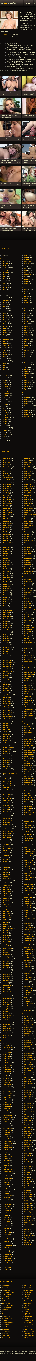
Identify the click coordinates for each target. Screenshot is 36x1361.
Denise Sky (29, 523)
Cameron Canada (9, 1047)
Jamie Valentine (30, 838)
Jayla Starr (28, 875)
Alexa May (7, 536)
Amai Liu (6, 621)
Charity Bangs (8, 1145)
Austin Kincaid (8, 837)
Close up (7, 402)
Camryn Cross (8, 1054)
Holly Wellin (29, 774)
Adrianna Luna (8, 484)
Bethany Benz (8, 900)
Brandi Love (8, 950)
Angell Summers (9, 716)
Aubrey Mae (7, 822)
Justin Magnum (29, 1008)
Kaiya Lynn (28, 1027)
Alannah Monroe (8, 512)
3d (5, 255)
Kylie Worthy (29, 1240)
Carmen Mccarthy (9, 1095)
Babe (7, 295)
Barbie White (7, 883)
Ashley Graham (8, 798)
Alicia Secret (7, 580)
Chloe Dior (7, 1180)
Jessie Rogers (30, 949)
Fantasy (28, 315)
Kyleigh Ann (29, 1233)
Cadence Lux (8, 1043)
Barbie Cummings (9, 880)
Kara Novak (29, 1031)
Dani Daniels (29, 480)
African (7, 265)
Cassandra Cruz (9, 1117)
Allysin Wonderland (9, 610)
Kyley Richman (29, 1235)
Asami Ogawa (8, 781)
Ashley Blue (7, 787)
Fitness (28, 337)
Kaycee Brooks (30, 1099)
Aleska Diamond (9, 523)
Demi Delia (28, 521)
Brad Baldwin (7, 941)
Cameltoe (7, 376)
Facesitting (29, 309)
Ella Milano (28, 588)
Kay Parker (28, 1096)
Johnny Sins (29, 979)
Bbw (6, 306)
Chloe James (8, 1184)
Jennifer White (30, 908)
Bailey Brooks (8, 870)
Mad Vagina (5, 1333)
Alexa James (8, 534)
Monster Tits (19, 64)
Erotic (28, 294)
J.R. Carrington (29, 821)
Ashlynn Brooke (8, 813)
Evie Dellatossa (30, 642)
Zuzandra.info (6, 1314)
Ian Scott (28, 791)
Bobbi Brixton (7, 937)
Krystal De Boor (30, 1220)
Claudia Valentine (9, 1245)
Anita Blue (7, 727)
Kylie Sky (28, 1238)
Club (6, 406)
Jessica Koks (29, 938)
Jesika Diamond (29, 919)
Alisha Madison (8, 584)
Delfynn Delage (29, 516)
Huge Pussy (30, 68)
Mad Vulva (27, 1294)
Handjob (29, 397)
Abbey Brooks (8, 462)
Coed (6, 410)
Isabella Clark (29, 797)
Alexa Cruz (7, 532)
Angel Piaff (7, 686)
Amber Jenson (8, 632)
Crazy (6, 425)
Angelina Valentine (9, 712)
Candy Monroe (8, 1065)
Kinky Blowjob (11, 49)
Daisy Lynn (28, 462)
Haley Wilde (29, 728)
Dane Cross (29, 477)
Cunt (6, 436)
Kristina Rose (29, 1209)
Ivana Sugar (29, 810)
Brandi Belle (7, 946)
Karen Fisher (29, 1036)
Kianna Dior (29, 1159)
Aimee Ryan (7, 501)
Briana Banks (8, 970)
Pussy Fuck (31, 52)
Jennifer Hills (29, 906)
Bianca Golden (8, 913)
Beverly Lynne (8, 909)
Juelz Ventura (29, 995)
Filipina (28, 326)
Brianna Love (8, 980)
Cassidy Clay (8, 1121)
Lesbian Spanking (29, 54)
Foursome (29, 350)
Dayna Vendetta (30, 508)
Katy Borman (29, 1092)
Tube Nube (5, 1309)
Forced (28, 348)
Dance (28, 257)
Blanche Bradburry (10, 928)
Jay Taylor (28, 866)
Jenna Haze (29, 892)
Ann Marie (7, 740)
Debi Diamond (29, 512)
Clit (5, 399)
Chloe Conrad (8, 1176)
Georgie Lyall (29, 678)
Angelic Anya (8, 697)
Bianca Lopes (7, 915)
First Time (29, 330)
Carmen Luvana (8, 1093)
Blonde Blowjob (24, 47)
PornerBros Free (28, 1301)
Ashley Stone (8, 805)
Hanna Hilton (29, 732)
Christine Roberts (9, 1204)
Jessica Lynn (29, 940)
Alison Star (7, 588)
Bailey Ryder (7, 876)
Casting (7, 382)
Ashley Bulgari (8, 792)
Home (28, 3)
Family (28, 313)
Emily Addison (30, 597)
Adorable (7, 263)
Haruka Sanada (30, 739)
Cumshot (8, 434)
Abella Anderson (8, 467)
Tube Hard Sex (28, 1305)
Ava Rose (7, 857)
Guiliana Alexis (29, 715)
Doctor (28, 272)
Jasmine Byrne (30, 858)
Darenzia (27, 497)
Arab (6, 281)
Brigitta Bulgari (8, 987)
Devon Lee (29, 534)
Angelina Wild (8, 714)
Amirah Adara (8, 647)
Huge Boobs (10, 44)
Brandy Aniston (9, 952)
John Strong (29, 973)
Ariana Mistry (7, 762)
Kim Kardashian (30, 1179)
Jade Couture (29, 827)
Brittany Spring (8, 1013)
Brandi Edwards (8, 948)
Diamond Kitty (30, 545)
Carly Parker (7, 1082)
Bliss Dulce (7, 930)
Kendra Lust (29, 1142)
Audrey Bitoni (8, 824)
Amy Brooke (8, 649)
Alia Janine (7, 566)
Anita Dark (7, 732)
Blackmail (7, 337)
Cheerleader (8, 393)
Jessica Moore (29, 942)
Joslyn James (30, 990)
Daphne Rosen (29, 495)
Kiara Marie (28, 1162)
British (7, 358)
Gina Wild (28, 698)
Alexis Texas (8, 564)
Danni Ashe (28, 490)
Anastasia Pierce (9, 664)
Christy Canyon (8, 1206)
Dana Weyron (29, 475)
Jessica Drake (29, 934)
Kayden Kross (30, 1101)
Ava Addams (8, 844)
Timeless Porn (6, 1316)
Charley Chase (8, 1152)
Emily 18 (27, 594)
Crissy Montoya (8, 1263)
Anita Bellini (7, 723)
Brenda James (8, 965)
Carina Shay (7, 1074)
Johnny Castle (30, 975)
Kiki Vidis (27, 1175)
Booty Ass (30, 45)
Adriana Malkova (8, 480)
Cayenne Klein (8, 1134)
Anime (6, 276)
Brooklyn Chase (9, 1028)
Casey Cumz (8, 1110)
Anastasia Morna (9, 662)
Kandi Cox (28, 1029)
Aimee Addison (8, 499)
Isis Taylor (28, 804)
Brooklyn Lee (8, 1030)
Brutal (6, 363)
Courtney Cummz (9, 1256)
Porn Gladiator (6, 1331)
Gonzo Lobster (6, 1320)
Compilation (8, 417)
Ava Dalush (7, 850)
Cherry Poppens (9, 1169)
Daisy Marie (29, 464)
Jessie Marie (29, 947)
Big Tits (7, 326)
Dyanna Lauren (30, 571)
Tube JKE (5, 1288)
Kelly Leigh (28, 1127)
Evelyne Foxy (29, 640)
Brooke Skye (8, 1026)
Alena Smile (7, 521)
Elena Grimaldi (29, 579)
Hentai (28, 401)
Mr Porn (4, 1301)
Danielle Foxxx (29, 486)
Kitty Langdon (29, 1194)
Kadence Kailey (29, 1020)
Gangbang (29, 365)
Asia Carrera (7, 818)
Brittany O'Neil (8, 1011)
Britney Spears (8, 1000)
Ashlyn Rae (7, 811)
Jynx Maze (29, 1010)
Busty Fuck (22, 52)
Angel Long (7, 684)
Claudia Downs (8, 1239)
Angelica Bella (8, 701)
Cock (7, 408)
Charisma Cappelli (9, 1143)
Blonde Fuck (10, 51)
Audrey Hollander (9, 827)
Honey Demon (29, 778)
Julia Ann (28, 997)
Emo (27, 291)
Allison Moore (8, 599)
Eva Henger (28, 631)
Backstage (7, 300)
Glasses (28, 378)
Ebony (28, 289)
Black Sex (9, 68)
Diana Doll (28, 547)
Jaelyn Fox (28, 832)
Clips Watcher (6, 1325)
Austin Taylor (8, 842)
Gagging (28, 362)
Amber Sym (7, 638)
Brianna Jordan (8, 978)
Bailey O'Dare (7, 874)
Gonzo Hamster (6, 1307)
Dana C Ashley (29, 467)
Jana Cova (28, 840)
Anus (6, 278)
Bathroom (7, 304)
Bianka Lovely (7, 917)
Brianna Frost (8, 976)
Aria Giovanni (8, 760)
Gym (27, 389)
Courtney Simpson (9, 1258)
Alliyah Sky (7, 603)
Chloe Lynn (7, 1187)
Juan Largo (28, 992)
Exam (27, 298)
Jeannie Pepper (30, 884)
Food (27, 343)
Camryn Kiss (7, 1056)
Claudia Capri (7, 1236)
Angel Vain (7, 692)
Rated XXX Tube (28, 1329)
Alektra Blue (8, 516)
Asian (7, 283)
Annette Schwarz (9, 751)
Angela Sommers (9, 695)
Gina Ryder (28, 696)
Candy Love (7, 1060)
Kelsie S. (27, 1138)
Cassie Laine (8, 1124)
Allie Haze (7, 590)
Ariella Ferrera (8, 769)
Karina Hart (28, 1042)
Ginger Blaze (29, 700)
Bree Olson (7, 963)
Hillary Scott (29, 763)
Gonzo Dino (5, 1329)
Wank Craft (5, 1335)
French (28, 352)
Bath (6, 302)
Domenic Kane (29, 556)
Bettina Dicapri (8, 902)
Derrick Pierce (30, 525)
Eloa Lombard (29, 592)
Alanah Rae (7, 510)
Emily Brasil (28, 599)
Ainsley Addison (8, 503)
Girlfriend (29, 373)
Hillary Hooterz (29, 761)
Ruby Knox (15, 70)
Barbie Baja (7, 878)
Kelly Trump (29, 1133)
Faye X (27, 653)
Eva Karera (29, 633)
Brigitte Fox (7, 989)
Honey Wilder (29, 780)
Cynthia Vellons (8, 1267)
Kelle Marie (28, 1120)
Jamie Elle (28, 836)
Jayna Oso (29, 879)
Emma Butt (28, 603)
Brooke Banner (8, 1022)
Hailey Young (29, 724)
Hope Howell (29, 785)
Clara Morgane (8, 1232)
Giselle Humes (29, 704)
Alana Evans (7, 508)
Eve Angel (28, 636)
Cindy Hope (7, 1219)
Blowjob (7, 343)
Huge (28, 412)
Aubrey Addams (8, 820)
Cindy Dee (6, 1215)
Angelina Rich (7, 710)
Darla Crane (29, 501)
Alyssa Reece (8, 619)
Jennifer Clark (29, 901)
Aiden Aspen (7, 495)
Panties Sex (29, 61)
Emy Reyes (29, 612)
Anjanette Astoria (9, 738)
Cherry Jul (7, 1167)
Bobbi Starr (7, 939)
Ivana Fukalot (29, 808)
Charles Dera (8, 1150)
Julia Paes (28, 1001)
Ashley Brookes (8, 790)
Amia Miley (7, 643)
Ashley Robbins (8, 803)
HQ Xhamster (28, 1322)
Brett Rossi (7, 967)
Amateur (8, 268)
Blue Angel (7, 935)
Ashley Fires (8, 794)
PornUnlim (27, 1298)
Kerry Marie (28, 1153)
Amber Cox (7, 627)
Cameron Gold (8, 1052)
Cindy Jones (7, 1221)
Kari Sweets (28, 1040)
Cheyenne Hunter (9, 1171)
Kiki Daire (28, 1172)
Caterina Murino (8, 1130)
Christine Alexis (8, 1202)
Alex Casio (7, 527)
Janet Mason (29, 849)
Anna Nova (7, 745)
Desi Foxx (28, 527)
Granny (28, 384)
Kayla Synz (28, 1107)
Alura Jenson (8, 612)
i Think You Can (28, 1333)
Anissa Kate (8, 721)
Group (28, 386)
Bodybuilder (8, 345)
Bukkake (7, 365)
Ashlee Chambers (9, 785)
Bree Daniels (8, 961)
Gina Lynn (28, 694)
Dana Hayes (29, 473)
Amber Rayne (8, 636)
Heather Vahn (29, 752)
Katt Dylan (28, 1090)
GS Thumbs (27, 1309)
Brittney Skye (8, 1017)
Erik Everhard (29, 620)
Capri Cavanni (8, 1071)
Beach (7, 311)
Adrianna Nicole (9, 486)
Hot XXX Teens (28, 1312)
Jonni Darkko (29, 984)
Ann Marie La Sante (9, 742)
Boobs (7, 350)
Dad (27, 255)
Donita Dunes (29, 558)
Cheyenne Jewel (9, 1173)
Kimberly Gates (30, 1183)
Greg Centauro (29, 713)
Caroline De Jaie (9, 1100)
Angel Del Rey (8, 679)
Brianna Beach (8, 974)
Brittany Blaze (8, 1009)
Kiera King (28, 1168)
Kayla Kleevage (30, 1105)
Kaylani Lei (23, 70)
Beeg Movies (6, 1303)
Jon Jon (28, 982)
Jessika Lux (29, 955)
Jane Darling (29, 845)
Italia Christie (29, 806)
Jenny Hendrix (29, 910)
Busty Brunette (11, 59)
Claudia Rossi (8, 1243)
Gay (27, 367)
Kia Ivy (27, 1157)
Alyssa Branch (8, 616)
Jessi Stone (28, 925)
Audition (7, 287)
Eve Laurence (29, 638)
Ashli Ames (7, 809)
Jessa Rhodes (30, 921)
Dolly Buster (29, 553)
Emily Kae (28, 601)
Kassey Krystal (29, 1062)
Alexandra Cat (8, 543)
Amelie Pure (7, 640)
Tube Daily (27, 1296)
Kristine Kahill (29, 1214)
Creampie (8, 428)
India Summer (30, 795)
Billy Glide (7, 924)
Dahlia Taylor (29, 458)
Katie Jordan (29, 1075)
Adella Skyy (7, 473)
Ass (6, 285)
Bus (6, 367)
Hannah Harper (30, 735)
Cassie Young (8, 1126)
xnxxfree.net (27, 1303)
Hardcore (29, 399)
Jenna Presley (30, 897)
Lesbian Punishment (12, 57)
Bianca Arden (7, 911)
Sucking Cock (17, 54)
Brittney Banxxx (8, 1015)
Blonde (7, 341)
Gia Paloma (29, 683)
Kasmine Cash (29, 1059)
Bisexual (7, 330)
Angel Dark (7, 677)
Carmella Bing (8, 1087)
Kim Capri (28, 1177)
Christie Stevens (9, 1195)
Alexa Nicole (8, 538)
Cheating (7, 391)
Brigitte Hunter (8, 991)
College (7, 412)
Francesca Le (29, 657)
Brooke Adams (8, 1020)
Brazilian (7, 354)
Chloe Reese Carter (10, 1189)
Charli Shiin (7, 1154)
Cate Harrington (8, 1128)
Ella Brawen (28, 586)
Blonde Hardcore (20, 44)
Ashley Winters (8, 807)
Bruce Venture (8, 1033)
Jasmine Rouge (30, 860)
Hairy (28, 395)
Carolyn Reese (8, 1104)
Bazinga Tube (28, 1288)
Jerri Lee (27, 916)
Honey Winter (29, 782)
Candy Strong (7, 1067)
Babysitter (7, 298)
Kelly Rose (28, 1131)
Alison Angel (7, 586)
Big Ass (7, 315)
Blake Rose (7, 926)
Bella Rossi (7, 896)
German (29, 369)
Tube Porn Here (6, 1285)
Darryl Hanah (29, 503)
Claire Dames (8, 1226)
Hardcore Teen (11, 66)
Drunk (28, 283)
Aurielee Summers (9, 831)
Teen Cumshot (28, 51)
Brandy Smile (8, 954)
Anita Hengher (8, 734)
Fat (27, 317)
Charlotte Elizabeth (9, 1156)
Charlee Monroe (8, 1147)
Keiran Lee (29, 1116)
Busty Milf (9, 56)
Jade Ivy (27, 829)
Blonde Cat (7, 933)
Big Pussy (17, 63)
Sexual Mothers (28, 1290)
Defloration (29, 264)
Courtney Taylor (9, 1260)
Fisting (28, 335)
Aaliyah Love (8, 458)
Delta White (28, 519)
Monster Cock (31, 59)
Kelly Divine (29, 1122)
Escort (28, 296)
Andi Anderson (8, 666)
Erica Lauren (29, 618)
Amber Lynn (8, 634)
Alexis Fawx (8, 553)
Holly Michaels (30, 771)
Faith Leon (28, 648)
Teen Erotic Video (29, 1325)
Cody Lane (7, 1250)
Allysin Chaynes (8, 608)
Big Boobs (8, 317)
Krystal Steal (29, 1225)
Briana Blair (7, 972)
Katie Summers (30, 1083)
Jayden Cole (29, 869)
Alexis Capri (7, 551)
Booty (7, 352)
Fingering (29, 328)
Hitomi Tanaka (30, 765)
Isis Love (28, 802)
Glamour (28, 376)
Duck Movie (5, 1296)
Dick (28, 266)
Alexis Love (7, 558)
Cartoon (7, 378)
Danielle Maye (29, 488)
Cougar (7, 421)
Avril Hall (6, 859)
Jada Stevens (29, 825)
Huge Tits (28, 49)
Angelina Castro (9, 708)
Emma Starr (29, 607)
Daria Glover (29, 499)
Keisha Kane (29, 1118)
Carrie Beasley (8, 1106)
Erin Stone (28, 625)
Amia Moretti (7, 645)
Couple (7, 423)
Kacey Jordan (29, 1016)
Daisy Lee (28, 460)
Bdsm (7, 309)
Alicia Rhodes (8, 577)
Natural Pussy (29, 64)
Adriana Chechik (9, 477)
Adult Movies (27, 1327)
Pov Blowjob (21, 45)
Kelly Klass (28, 1125)
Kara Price (28, 1033)
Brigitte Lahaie (8, 993)
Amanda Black (8, 623)
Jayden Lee (29, 873)
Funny (28, 356)
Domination (29, 279)
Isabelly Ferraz (29, 799)
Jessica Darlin (29, 932)
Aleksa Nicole (8, 514)
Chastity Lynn (8, 1163)
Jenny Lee (28, 912)
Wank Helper (27, 1285)
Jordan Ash (29, 986)
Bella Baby (7, 887)
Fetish (28, 324)
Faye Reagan (29, 651)
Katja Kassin (29, 1088)
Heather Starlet (29, 748)
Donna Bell (28, 560)
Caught (7, 384)
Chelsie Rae (8, 1165)
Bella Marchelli (8, 891)
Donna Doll (28, 562)
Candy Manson (8, 1063)
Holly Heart (29, 769)
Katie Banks (29, 1072)
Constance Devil (8, 1252)
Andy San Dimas (9, 671)
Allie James (7, 593)
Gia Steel (28, 685)
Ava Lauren (7, 855)
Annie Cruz (7, 753)
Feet (28, 319)
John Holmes (29, 969)
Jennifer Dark (30, 903)
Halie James (29, 730)
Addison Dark (7, 469)
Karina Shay (28, 1046)
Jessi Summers (30, 927)
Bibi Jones (7, 920)
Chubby (7, 395)
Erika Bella (28, 623)
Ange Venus (7, 675)
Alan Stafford (7, 506)
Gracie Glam (29, 711)
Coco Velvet (7, 1247)
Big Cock (8, 322)
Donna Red (28, 564)
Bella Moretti (7, 894)
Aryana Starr (7, 777)
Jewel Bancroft (29, 958)
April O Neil (7, 758)
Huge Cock (10, 61)
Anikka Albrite (8, 719)
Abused (6, 261)
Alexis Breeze (8, 549)
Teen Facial (19, 51)
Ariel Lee (6, 764)
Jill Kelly (28, 962)
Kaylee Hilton (29, 1114)
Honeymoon (29, 408)
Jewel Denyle (29, 960)
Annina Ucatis (7, 756)
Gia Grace (28, 681)
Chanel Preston (9, 1141)
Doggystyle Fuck (19, 56)
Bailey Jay (7, 872)
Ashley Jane (7, 800)
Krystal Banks (29, 1218)
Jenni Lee (28, 899)
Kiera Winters (29, 1170)
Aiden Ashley (8, 493)
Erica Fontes (29, 616)
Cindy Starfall (8, 1223)
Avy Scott (7, 861)
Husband (28, 416)
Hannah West (29, 737)
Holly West (28, 776)
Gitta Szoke (28, 707)
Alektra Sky (7, 519)
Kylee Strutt (28, 1231)
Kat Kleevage (29, 1064)
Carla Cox (7, 1076)
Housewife (29, 410)
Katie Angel (28, 1070)
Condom (7, 419)
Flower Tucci (29, 655)
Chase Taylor (7, 1160)
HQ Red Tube (28, 1316)
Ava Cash (7, 846)
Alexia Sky (7, 545)
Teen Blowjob (21, 59)
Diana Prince (29, 549)
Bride (6, 356)
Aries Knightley (8, 771)
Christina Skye (8, 1200)
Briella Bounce (8, 985)
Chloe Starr (7, 1191)
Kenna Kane (29, 1146)
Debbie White (29, 510)
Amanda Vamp (8, 625)
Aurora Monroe (8, 833)
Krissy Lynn (29, 1205)
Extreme (28, 302)
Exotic (28, 300)
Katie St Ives (29, 1081)
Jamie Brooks (29, 834)
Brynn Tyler (7, 1035)
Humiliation (29, 414)
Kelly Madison (30, 1129)
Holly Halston (29, 767)
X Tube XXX (5, 1298)
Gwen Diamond (30, 718)
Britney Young (8, 1004)
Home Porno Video (7, 1305)
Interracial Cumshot (22, 66)
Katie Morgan (29, 1079)
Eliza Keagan (29, 584)
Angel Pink (7, 688)
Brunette (8, 361)
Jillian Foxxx (28, 964)
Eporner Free (27, 1318)
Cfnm (6, 389)
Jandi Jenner (29, 843)
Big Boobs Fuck (19, 61)
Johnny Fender (29, 977)
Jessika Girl (28, 953)
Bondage (7, 348)
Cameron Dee (8, 1050)
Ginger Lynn (29, 702)
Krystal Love (28, 1222)
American (8, 272)
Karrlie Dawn (29, 1055)
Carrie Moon (7, 1108)
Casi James (7, 1113)
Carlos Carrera (8, 1080)
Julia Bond (28, 999)
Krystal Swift (29, 1227)
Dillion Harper (29, 551)
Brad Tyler (6, 944)
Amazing (7, 270)
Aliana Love (7, 569)
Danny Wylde (29, 493)
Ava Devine (7, 853)
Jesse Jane (29, 923)
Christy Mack (8, 1208)
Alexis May (7, 560)
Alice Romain (8, 575)
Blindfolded (8, 339)
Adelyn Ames (7, 475)
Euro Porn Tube (28, 1320)
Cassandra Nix (8, 1119)
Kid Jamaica (29, 1166)
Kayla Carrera (29, 1103)
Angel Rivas (7, 690)
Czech (7, 441)
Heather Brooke (29, 745)
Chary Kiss (7, 1158)
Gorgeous (29, 382)
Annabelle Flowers (9, 747)
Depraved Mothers (7, 1322)
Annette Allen (7, 749)
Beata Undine (8, 885)
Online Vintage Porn (8, 1292)
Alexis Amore (8, 547)
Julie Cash (28, 1005)
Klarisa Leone (29, 1196)
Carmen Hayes (9, 1091)
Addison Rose (8, 471)
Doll (27, 277)
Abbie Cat (7, 464)
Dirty (28, 270)
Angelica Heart (8, 706)
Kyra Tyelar (28, 1244)
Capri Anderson (8, 1069)
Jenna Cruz (28, 890)
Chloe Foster (8, 1182)
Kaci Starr (28, 1018)
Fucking (29, 354)
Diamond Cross (29, 538)
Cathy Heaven (8, 1132)
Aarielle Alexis (8, 460)
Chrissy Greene (8, 1193)
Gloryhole (29, 380)
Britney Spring (7, 1002)
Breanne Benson (9, 959)
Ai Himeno (7, 490)
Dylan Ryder (29, 573)
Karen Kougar (29, 1038)
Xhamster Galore (7, 1318)
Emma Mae (29, 605)
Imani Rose (28, 793)
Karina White (29, 1049)
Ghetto (28, 371)
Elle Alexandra (30, 590)
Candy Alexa (7, 1058)
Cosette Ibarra (8, 1254)
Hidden (28, 403)
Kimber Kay (29, 1181)
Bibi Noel (6, 922)
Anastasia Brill (8, 660)
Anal (6, 274)
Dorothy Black (29, 569)
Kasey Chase (29, 1057)
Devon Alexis (29, 532)
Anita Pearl (7, 736)
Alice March (8, 573)
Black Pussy (25, 63)
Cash (6, 380)
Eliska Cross (29, 581)
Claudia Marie (8, 1241)
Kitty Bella (28, 1190)
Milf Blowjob (20, 49)
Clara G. (6, 1230)
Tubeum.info (5, 1312)
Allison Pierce (8, 601)
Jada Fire (28, 823)
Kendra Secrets (30, 1144)
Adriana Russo (8, 482)
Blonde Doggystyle (12, 52)
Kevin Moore (29, 1155)
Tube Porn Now (28, 1338)
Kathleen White (29, 1068)
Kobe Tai (28, 1199)
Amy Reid (7, 653)
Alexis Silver (7, 562)
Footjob (28, 345)
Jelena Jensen (30, 886)
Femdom (29, 322)
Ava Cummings (8, 848)
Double (28, 281)
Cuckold (7, 430)
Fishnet (28, 332)
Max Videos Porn (7, 1338)
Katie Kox (28, 1077)
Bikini (6, 328)
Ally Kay (6, 606)
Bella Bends (7, 889)
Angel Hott (7, 682)
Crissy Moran (8, 1265)
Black (6, 335)
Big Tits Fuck (10, 64)
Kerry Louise (29, 1151)
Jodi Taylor (29, 966)
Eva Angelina (29, 629)
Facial (28, 311)
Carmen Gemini (8, 1089)
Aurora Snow (8, 835)
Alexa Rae (7, 540)
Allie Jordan (7, 595)
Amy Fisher (7, 651)
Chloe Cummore (8, 1178)
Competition (8, 415)
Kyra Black (28, 1242)
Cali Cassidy (7, 1045)
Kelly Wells (29, 1135)
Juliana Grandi (29, 1003)
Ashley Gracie (8, 796)
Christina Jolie (8, 1197)
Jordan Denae (29, 988)
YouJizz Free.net (7, 1290)
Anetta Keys (8, 673)
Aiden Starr (7, 497)
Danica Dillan (29, 484)
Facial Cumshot (11, 45)
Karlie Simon (29, 1053)
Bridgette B (7, 983)
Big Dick (7, 324)
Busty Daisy (7, 1037)
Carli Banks (7, 1078)
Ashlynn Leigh (8, 816)
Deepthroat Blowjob (12, 47)
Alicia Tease (7, 582)
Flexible (28, 341)
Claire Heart (7, 1228)
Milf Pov (9, 54)
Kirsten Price (29, 1188)
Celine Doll (7, 1139)
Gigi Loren (28, 691)
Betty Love (7, 904)
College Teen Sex (7, 1294)
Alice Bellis (7, 571)
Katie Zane (28, 1086)
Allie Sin (6, 597)
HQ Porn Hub (28, 1314)
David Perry (29, 506)
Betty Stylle (7, 907)
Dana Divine (28, 471)
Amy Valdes (7, 656)
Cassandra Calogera (10, 1115)
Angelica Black (8, 703)
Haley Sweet (29, 726)
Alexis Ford (7, 556)
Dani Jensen (29, 482)
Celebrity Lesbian (19, 68)
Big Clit (7, 319)
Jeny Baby (28, 914)
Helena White (29, 756)
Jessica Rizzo (29, 945)
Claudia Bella (8, 1234)
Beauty (7, 313)
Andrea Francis (8, 669)
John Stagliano (29, 971)
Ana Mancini (7, 658)
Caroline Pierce (8, 1102)
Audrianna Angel (8, 829)
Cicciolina (7, 1213)
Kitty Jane (28, 1192)
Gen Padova (29, 676)
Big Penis (9, 63)
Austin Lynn (7, 840)
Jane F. (27, 847)
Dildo (28, 268)
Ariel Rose (7, 766)
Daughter (29, 259)
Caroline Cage (8, 1097)
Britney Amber (8, 996)
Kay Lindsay (28, 1094)
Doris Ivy (28, 566)
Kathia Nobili (29, 1066)
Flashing (29, 339)
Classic (7, 397)
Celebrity (7, 386)
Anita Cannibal (8, 729)
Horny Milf (23, 57)
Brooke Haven (8, 1024)
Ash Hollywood (8, 783)
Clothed (6, 404)
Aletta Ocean (8, 525)
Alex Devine (7, 530)
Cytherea (7, 1269)
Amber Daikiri (7, 629)
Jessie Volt (29, 951)
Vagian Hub (27, 1307)
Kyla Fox (27, 1229)
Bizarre (7, 332)
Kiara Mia (28, 1164)
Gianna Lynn (29, 687)
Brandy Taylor (8, 957)
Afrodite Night (7, 488)
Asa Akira (7, 779)
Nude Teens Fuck (29, 1335)
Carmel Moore (8, 1084)
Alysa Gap (7, 614)
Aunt (6, 289)
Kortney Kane (29, 1203)
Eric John (28, 614)
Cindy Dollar (8, 1217)
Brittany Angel (8, 1007)
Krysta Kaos (29, 1216)
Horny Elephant (6, 1327)
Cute (6, 439)
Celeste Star (8, 1137)
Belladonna (7, 898)
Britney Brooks (8, 998)
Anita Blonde (7, 725)
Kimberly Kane (29, 1185)
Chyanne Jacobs (9, 1210)
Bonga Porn (27, 1292)
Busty (7, 369)
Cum (7, 432)
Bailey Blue (7, 867)
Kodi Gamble (29, 1201)
